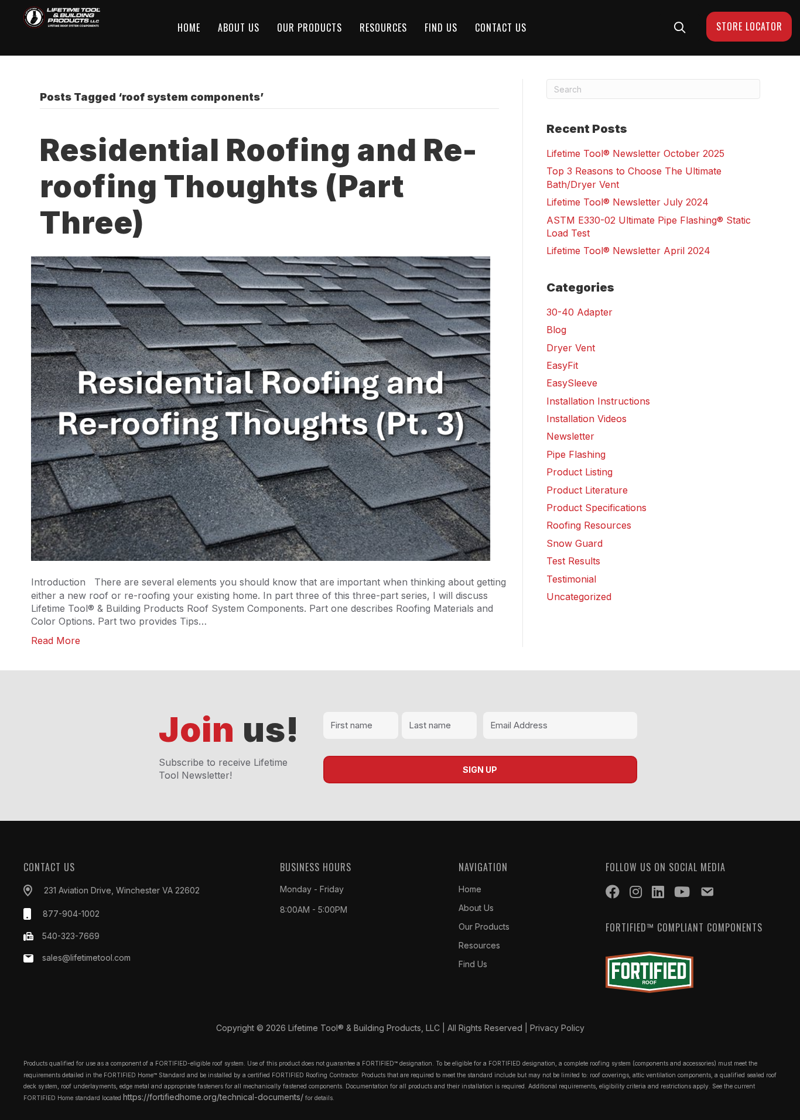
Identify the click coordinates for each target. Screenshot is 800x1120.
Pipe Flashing (576, 454)
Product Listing (579, 472)
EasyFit (562, 365)
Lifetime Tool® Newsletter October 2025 (635, 153)
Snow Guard (574, 543)
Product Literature (587, 490)
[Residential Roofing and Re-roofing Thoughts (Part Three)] (262, 407)
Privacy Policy (557, 1028)
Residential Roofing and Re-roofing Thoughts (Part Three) (258, 187)
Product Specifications (596, 507)
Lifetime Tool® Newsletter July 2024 (627, 202)
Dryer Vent (570, 348)
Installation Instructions (598, 401)
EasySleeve (571, 383)
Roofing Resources (588, 525)
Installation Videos (586, 418)
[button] (679, 27)
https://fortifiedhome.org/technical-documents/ (213, 1097)
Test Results (573, 561)
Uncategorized (578, 596)
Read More (55, 640)
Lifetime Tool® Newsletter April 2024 (628, 250)
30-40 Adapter (579, 312)
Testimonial (571, 579)
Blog (556, 329)
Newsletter (570, 436)
